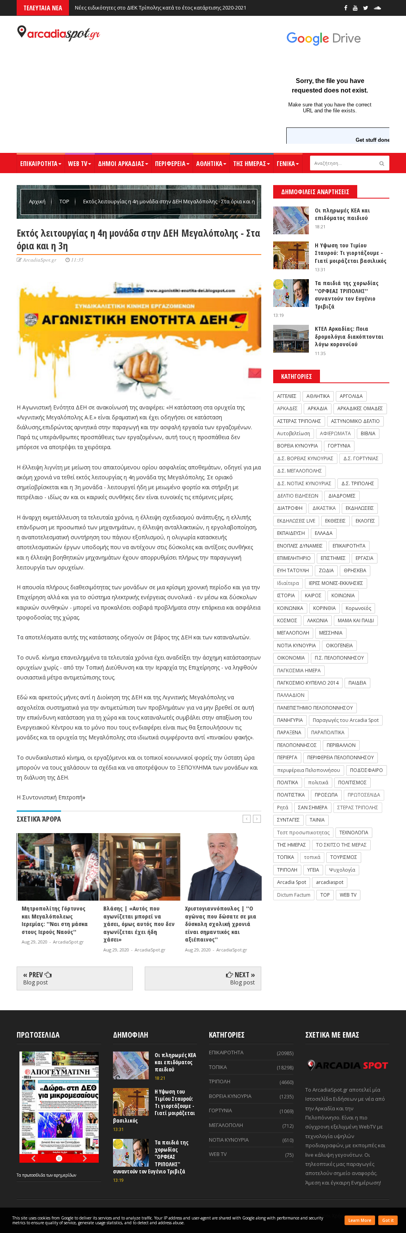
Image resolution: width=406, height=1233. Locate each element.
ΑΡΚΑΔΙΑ (317, 408)
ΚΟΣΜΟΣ (287, 620)
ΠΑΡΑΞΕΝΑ (289, 732)
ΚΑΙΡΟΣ (313, 595)
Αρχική (38, 201)
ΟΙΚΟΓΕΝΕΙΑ (339, 645)
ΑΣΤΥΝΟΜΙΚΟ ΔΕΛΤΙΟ (355, 421)
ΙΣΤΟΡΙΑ (286, 595)
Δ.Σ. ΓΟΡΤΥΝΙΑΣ (361, 458)
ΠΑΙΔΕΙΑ (357, 682)
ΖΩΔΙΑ (326, 570)
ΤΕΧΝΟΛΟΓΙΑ (353, 832)
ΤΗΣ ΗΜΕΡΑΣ (249, 163)
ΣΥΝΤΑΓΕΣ (288, 819)
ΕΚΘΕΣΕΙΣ (335, 520)
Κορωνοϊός (358, 608)
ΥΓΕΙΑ (313, 869)
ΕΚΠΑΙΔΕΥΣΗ (291, 533)
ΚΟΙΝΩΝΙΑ (343, 595)
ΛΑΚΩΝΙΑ (317, 620)
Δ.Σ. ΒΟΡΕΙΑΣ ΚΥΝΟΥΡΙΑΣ (305, 458)
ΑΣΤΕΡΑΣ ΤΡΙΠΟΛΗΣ (299, 421)
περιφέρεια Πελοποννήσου (308, 770)
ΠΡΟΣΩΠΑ (326, 794)
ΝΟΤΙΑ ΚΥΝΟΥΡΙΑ (296, 645)
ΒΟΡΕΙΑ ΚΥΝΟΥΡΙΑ (297, 445)
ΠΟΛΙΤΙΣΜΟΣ (352, 782)
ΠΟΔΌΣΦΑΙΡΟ (366, 770)
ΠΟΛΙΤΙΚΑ (287, 782)
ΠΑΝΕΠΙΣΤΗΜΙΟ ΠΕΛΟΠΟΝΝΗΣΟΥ (315, 707)
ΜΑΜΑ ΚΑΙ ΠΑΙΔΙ (356, 620)
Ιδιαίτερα (288, 583)
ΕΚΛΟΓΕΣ (365, 520)
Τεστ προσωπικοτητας (303, 832)
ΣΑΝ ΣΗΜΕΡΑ (312, 807)
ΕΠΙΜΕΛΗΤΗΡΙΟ (294, 558)
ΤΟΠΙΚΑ (285, 857)
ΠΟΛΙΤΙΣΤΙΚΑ (291, 794)
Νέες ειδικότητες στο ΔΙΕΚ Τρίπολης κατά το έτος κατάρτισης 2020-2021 (160, 7)
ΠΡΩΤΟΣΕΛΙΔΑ (364, 794)
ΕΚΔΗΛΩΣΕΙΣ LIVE (296, 520)
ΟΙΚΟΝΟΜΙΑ (291, 657)
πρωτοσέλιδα (34, 1175)
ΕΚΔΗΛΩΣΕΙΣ (360, 508)
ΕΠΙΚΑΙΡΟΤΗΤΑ (38, 163)
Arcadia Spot (291, 882)
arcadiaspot (329, 882)
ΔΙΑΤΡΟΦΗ (290, 508)
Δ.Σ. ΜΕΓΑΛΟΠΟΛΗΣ (299, 470)
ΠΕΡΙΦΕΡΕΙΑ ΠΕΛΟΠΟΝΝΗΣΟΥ (340, 757)
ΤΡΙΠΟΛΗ (287, 869)
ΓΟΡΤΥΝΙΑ (339, 445)
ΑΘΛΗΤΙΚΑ (209, 163)
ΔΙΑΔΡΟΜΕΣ (342, 495)
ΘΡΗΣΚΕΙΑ (355, 570)
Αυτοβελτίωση (293, 433)
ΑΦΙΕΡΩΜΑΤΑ (335, 433)
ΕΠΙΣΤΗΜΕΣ (333, 558)
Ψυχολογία (342, 869)
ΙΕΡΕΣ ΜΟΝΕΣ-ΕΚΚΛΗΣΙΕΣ (336, 583)
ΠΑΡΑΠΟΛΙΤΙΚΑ (328, 732)
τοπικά (312, 857)
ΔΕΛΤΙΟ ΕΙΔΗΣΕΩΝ (297, 495)
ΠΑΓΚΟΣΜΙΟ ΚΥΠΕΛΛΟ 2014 (308, 682)
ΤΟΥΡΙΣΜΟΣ (343, 857)
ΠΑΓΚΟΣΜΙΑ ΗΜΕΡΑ (299, 670)
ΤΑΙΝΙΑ (317, 819)
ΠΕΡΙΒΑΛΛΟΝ (341, 745)
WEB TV (77, 163)
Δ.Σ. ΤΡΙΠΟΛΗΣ (357, 483)
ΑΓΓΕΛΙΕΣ (287, 396)
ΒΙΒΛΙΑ (368, 433)
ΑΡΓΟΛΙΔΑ (351, 396)
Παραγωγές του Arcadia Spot (346, 720)
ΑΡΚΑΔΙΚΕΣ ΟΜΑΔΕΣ (360, 408)
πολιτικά (318, 782)
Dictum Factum (293, 894)
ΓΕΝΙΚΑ (286, 163)
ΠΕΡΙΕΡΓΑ (287, 757)
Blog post (35, 982)
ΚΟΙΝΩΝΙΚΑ (290, 608)
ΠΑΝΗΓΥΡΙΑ (290, 720)
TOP (65, 201)
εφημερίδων (65, 1175)
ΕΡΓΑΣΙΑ (364, 558)
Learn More (360, 1220)
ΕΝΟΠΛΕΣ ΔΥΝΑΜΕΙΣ (300, 545)
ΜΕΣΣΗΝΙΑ (331, 632)
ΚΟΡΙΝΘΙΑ (324, 608)
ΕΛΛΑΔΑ (324, 533)
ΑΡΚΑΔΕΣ (287, 408)
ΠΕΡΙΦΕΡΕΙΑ (170, 163)
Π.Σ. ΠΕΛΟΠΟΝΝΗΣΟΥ (339, 657)
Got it (388, 1220)
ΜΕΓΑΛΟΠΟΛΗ (293, 632)
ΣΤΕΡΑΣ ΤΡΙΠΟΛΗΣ (357, 807)
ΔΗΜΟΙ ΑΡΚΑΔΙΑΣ (121, 163)
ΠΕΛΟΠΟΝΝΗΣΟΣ (297, 745)
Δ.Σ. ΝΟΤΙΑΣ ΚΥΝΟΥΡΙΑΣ (304, 483)
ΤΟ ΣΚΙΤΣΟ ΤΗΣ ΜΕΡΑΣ (341, 844)
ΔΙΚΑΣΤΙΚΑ (324, 508)
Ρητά (282, 807)
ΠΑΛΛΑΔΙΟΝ (290, 695)
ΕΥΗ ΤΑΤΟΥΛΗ (293, 570)
